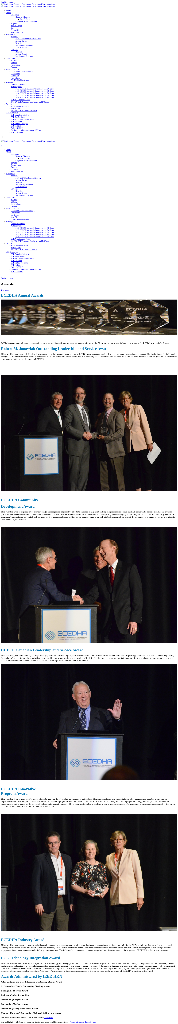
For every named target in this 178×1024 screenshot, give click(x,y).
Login (11, 2)
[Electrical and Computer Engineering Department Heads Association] (28, 4)
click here (48, 1017)
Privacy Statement (77, 1022)
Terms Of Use (90, 1022)
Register (4, 2)
